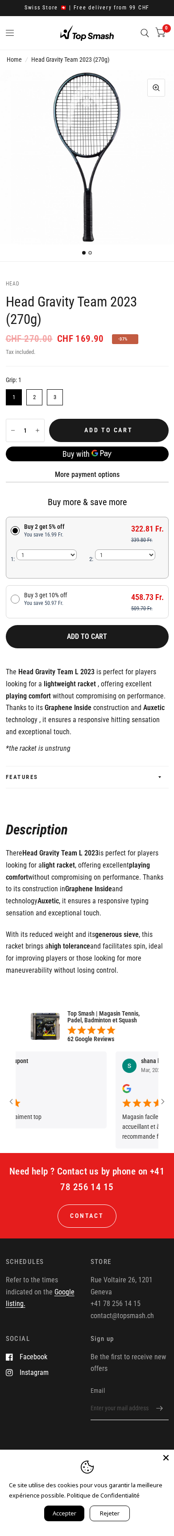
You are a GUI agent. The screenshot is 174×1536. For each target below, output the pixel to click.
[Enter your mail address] (160, 1408)
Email (98, 1390)
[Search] (144, 33)
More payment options (87, 474)
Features (22, 777)
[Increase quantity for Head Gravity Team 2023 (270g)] (37, 430)
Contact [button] (87, 1215)
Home (14, 59)
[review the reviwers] (117, 1090)
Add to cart (87, 636)
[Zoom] (156, 88)
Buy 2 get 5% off (44, 530)
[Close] (166, 1457)
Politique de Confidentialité (103, 1495)
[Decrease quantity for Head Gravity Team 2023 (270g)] (13, 430)
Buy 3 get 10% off (45, 598)
